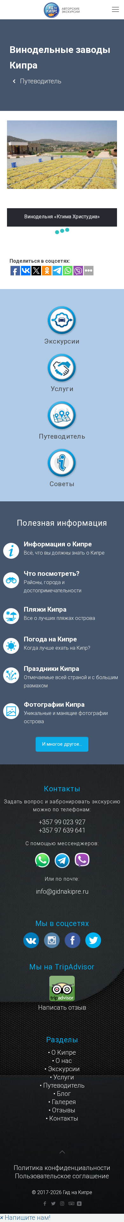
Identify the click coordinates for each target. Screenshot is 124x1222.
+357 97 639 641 (62, 830)
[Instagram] (62, 1203)
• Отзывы (62, 1110)
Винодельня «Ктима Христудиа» (62, 217)
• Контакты (62, 1118)
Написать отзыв (62, 1007)
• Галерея (62, 1102)
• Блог (62, 1093)
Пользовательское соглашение (62, 1176)
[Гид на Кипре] (62, 9)
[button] (25, 1217)
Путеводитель (39, 81)
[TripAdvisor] (70, 1203)
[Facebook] (45, 1203)
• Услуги (62, 1077)
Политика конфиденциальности (62, 1168)
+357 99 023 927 (62, 822)
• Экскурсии (62, 1069)
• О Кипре (62, 1052)
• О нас (62, 1060)
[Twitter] (53, 1203)
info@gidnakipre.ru (62, 891)
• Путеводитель (62, 1085)
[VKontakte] (79, 1203)
